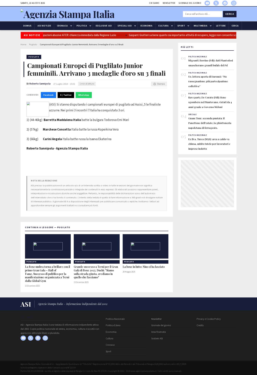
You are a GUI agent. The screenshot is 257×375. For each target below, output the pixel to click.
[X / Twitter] (216, 3)
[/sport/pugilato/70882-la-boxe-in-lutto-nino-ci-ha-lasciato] (145, 246)
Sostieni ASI (157, 338)
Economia (147, 25)
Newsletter (169, 3)
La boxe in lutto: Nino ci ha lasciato (144, 267)
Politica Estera (113, 325)
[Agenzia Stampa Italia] (67, 14)
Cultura (163, 25)
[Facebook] (225, 3)
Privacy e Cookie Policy (209, 319)
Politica (82, 25)
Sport (181, 25)
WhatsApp (83, 95)
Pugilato (33, 44)
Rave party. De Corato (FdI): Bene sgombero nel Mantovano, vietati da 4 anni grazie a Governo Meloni (210, 102)
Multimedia (201, 25)
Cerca (229, 14)
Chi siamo (154, 3)
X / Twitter (65, 95)
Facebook (48, 95)
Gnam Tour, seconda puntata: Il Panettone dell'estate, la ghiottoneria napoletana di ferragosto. (209, 123)
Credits (200, 325)
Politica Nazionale (115, 319)
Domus (27, 25)
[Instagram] (233, 3)
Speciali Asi (125, 25)
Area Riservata (158, 332)
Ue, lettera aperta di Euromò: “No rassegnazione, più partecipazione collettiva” (208, 81)
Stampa (161, 84)
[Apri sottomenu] (71, 25)
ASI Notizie (44, 25)
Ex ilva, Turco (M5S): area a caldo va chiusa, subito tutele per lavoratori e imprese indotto (209, 143)
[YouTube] (207, 3)
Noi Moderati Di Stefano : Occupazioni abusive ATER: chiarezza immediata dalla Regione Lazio (63, 35)
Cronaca (62, 25)
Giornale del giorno (190, 3)
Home (23, 44)
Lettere (221, 25)
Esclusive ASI (104, 25)
